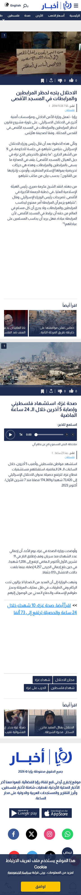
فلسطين (13, 15)
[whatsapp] (67, 834)
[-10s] (66, 435)
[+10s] (73, 435)
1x (20, 434)
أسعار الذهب (56, 15)
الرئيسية (75, 15)
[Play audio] (10, 434)
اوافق (40, 886)
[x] (31, 834)
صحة (27, 15)
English (15, 5)
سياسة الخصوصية (19, 872)
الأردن (39, 15)
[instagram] (49, 834)
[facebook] (13, 834)
